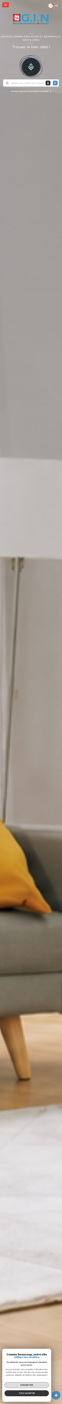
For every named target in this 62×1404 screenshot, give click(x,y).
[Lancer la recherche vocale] (31, 66)
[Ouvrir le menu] (5, 4)
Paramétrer (26, 1385)
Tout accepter (27, 1393)
